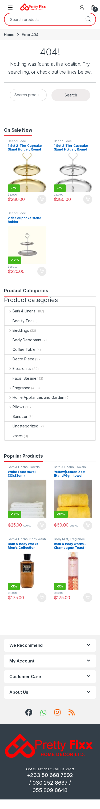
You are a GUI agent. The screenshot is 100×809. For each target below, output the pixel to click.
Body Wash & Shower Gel (27, 540)
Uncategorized (25, 426)
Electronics (22, 368)
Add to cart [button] (41, 199)
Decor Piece (17, 141)
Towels (34, 467)
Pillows (18, 407)
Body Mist (61, 539)
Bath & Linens (24, 311)
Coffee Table (24, 349)
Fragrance (21, 388)
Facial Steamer (25, 378)
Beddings (21, 330)
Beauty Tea (23, 321)
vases (18, 436)
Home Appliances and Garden (38, 397)
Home (9, 34)
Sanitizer (20, 416)
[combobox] (43, 19)
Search (88, 19)
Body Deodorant (27, 340)
